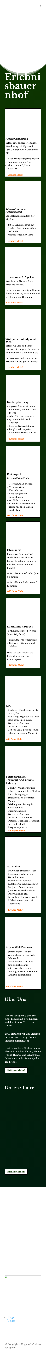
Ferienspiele (14, 474)
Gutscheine (13, 866)
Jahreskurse (14, 550)
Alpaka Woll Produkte (19, 947)
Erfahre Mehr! (16, 1070)
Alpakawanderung (17, 138)
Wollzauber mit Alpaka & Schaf (21, 340)
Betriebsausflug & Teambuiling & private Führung (20, 780)
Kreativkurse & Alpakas (20, 277)
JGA (8, 706)
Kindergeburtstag (17, 402)
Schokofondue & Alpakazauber (16, 210)
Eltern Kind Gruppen (20, 626)
